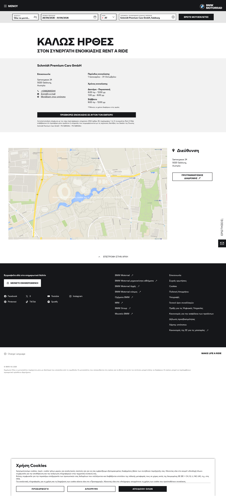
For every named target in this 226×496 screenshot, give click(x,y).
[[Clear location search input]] (173, 17)
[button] (10, 6)
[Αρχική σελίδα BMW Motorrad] (211, 6)
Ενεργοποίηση (87, 201)
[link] (61, 90)
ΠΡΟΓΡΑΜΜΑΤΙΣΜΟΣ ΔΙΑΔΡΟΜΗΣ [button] (192, 177)
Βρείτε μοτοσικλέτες (196, 16)
